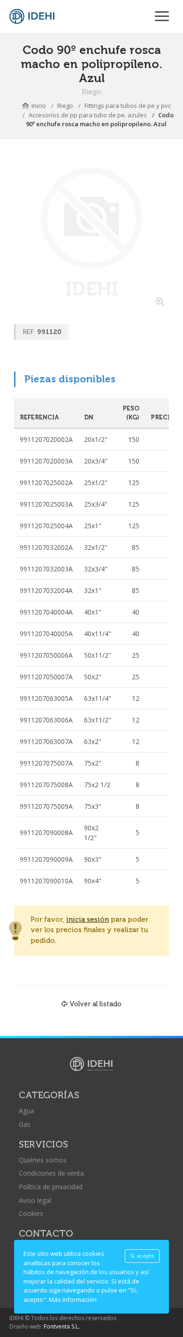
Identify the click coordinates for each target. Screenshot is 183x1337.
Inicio (38, 105)
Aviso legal (35, 1200)
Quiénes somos (43, 1159)
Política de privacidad (51, 1186)
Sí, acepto (142, 1256)
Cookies (31, 1213)
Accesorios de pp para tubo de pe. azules (88, 115)
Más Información (73, 1299)
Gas (24, 1124)
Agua (26, 1110)
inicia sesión (87, 920)
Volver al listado (95, 1004)
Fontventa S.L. (62, 1326)
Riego (65, 105)
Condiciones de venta (51, 1173)
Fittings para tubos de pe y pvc (127, 105)
